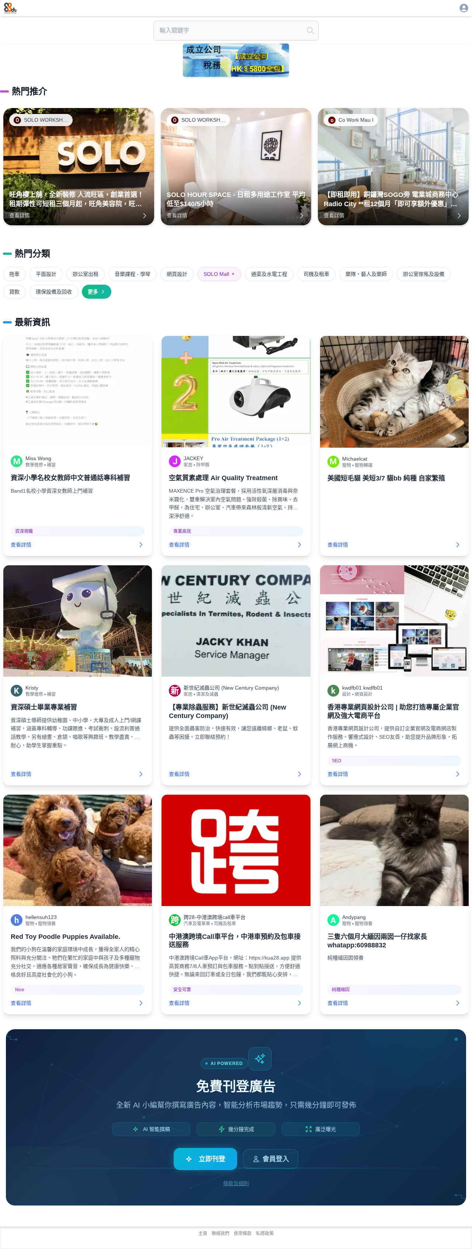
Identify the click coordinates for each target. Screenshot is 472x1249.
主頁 (202, 1233)
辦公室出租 (85, 274)
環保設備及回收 (54, 292)
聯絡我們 (220, 1233)
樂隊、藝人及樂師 (366, 274)
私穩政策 (265, 1233)
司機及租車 (316, 274)
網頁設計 (177, 274)
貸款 (14, 292)
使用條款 (242, 1233)
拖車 (14, 274)
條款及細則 (236, 1183)
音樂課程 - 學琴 (132, 274)
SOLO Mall (219, 274)
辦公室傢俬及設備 (423, 274)
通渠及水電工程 (269, 274)
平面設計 (46, 274)
